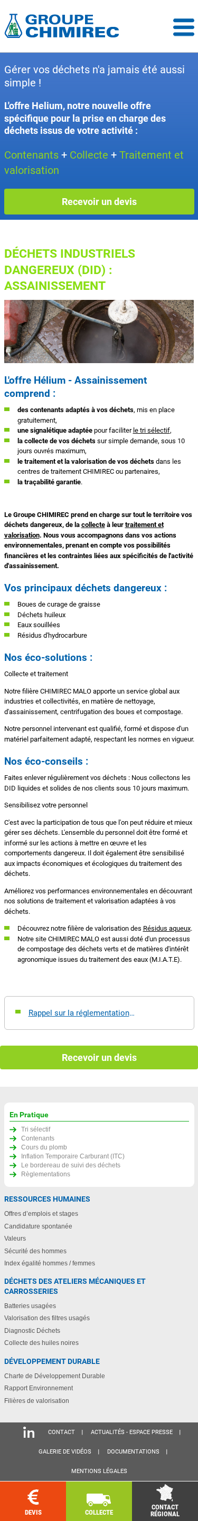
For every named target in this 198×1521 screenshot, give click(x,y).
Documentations (133, 1451)
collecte (93, 525)
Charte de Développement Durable (54, 1375)
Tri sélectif (35, 1129)
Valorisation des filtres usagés (47, 1317)
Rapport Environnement (38, 1387)
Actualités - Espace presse (132, 1432)
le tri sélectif (151, 430)
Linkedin (29, 1432)
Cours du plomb (44, 1147)
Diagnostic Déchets (32, 1330)
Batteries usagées (30, 1305)
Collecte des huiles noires (41, 1342)
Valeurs (15, 1238)
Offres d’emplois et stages (41, 1213)
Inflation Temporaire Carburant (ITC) (73, 1156)
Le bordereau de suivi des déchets (70, 1165)
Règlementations (45, 1174)
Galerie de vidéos (65, 1451)
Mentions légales (99, 1471)
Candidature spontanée (38, 1226)
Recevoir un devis (99, 201)
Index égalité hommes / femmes (49, 1263)
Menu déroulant (183, 27)
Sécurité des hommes (35, 1250)
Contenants (37, 1138)
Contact (61, 1432)
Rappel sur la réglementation (79, 1013)
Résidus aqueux (167, 928)
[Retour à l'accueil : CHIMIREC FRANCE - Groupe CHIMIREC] (64, 27)
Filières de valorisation (36, 1400)
